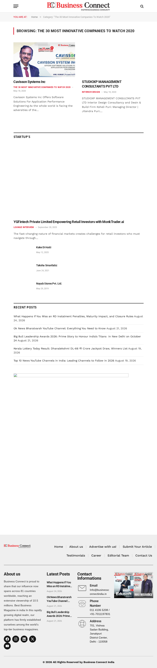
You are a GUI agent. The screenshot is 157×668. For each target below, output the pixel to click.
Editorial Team (118, 555)
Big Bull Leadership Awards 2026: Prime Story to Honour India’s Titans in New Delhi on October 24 (60, 614)
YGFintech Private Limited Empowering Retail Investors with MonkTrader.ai (69, 222)
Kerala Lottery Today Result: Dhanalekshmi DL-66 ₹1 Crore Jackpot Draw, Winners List (71, 348)
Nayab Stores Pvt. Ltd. (49, 283)
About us (76, 546)
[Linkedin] (24, 639)
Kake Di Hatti (43, 247)
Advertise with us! (102, 546)
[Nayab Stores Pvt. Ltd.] (23, 287)
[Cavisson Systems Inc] (44, 59)
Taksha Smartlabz (46, 265)
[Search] (142, 6)
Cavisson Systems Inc (29, 82)
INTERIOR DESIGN (91, 92)
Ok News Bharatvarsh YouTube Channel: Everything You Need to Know (60, 328)
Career (96, 555)
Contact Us (143, 555)
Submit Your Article (137, 546)
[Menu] (15, 6)
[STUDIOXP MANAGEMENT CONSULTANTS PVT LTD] (113, 59)
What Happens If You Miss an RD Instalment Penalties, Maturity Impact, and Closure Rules (73, 316)
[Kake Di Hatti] (23, 251)
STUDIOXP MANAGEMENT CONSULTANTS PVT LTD (101, 84)
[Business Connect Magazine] (78, 6)
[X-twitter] (32, 639)
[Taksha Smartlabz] (23, 269)
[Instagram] (15, 639)
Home (58, 546)
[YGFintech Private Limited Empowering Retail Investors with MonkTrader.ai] (79, 180)
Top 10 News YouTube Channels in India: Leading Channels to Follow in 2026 (64, 360)
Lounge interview (24, 227)
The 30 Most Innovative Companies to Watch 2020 (41, 87)
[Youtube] (7, 646)
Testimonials (75, 555)
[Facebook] (7, 639)
